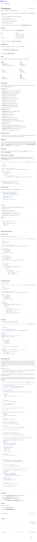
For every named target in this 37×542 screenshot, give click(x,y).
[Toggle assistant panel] (35, 1)
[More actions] (35, 8)
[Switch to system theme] (31, 537)
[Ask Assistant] (34, 49)
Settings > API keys (10, 53)
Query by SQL (8, 152)
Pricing (13, 532)
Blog (15, 532)
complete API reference (11, 495)
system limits (8, 144)
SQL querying (9, 497)
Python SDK (9, 500)
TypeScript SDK (15, 500)
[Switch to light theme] (33, 537)
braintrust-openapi (25, 25)
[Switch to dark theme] (35, 537)
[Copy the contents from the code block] (33, 49)
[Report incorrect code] (31, 49)
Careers (19, 532)
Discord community (9, 507)
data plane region (20, 30)
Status (23, 532)
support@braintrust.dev (10, 509)
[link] (9, 64)
